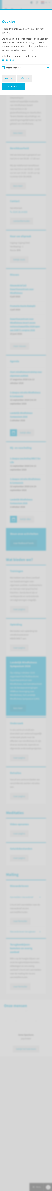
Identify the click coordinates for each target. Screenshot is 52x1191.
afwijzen (25, 78)
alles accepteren (13, 86)
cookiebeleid (8, 60)
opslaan (9, 78)
